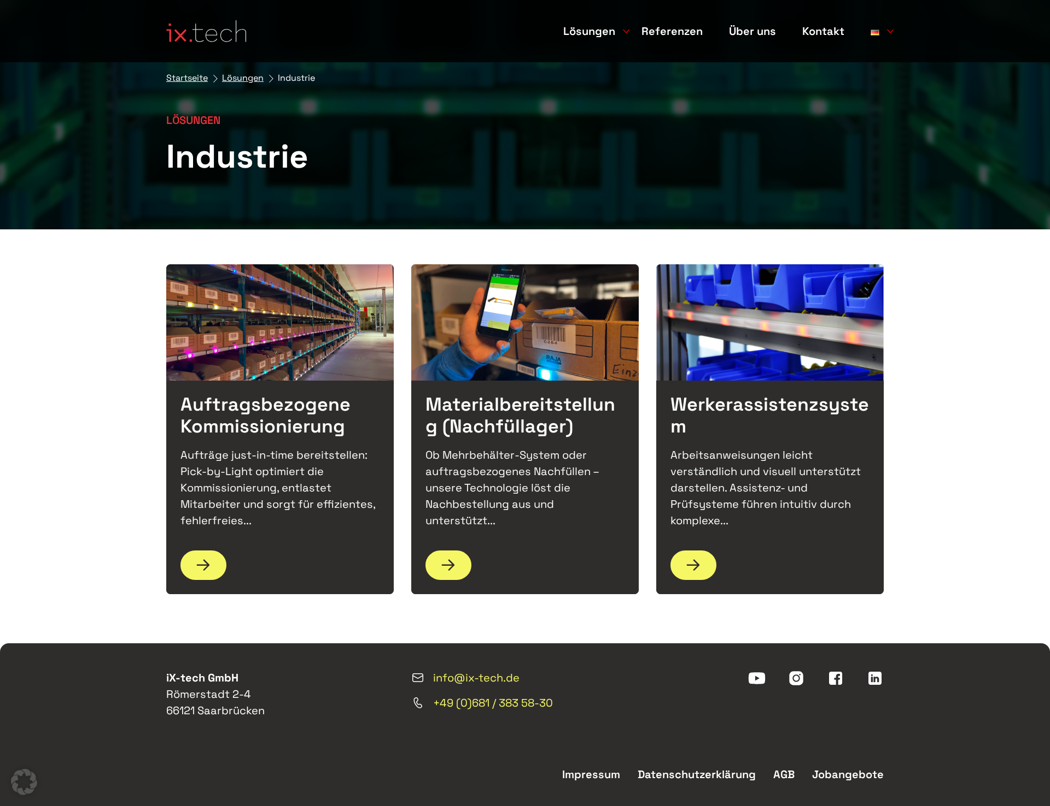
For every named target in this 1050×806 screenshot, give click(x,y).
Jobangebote (848, 774)
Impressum (591, 774)
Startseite (187, 78)
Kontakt (823, 31)
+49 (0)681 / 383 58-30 (493, 703)
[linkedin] (875, 678)
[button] (24, 782)
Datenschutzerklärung (697, 774)
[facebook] (835, 678)
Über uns (752, 31)
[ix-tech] (206, 31)
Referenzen (672, 31)
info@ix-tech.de (476, 678)
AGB (784, 774)
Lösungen (589, 31)
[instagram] (796, 678)
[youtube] (757, 678)
